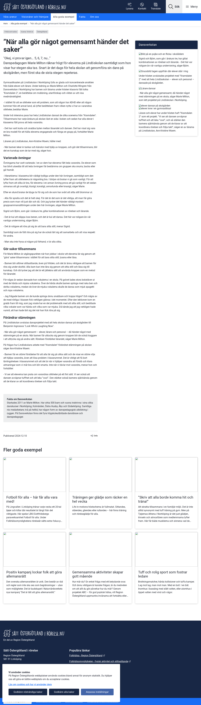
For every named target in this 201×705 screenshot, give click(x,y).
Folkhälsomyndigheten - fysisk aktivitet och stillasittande (100, 661)
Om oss (94, 16)
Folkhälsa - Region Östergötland (87, 655)
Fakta (82, 16)
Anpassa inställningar (97, 692)
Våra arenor (10, 16)
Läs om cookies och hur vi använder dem (30, 684)
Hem (5, 23)
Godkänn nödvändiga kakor (28, 692)
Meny (194, 6)
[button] (174, 6)
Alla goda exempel (63, 16)
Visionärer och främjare (34, 16)
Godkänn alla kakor (64, 692)
